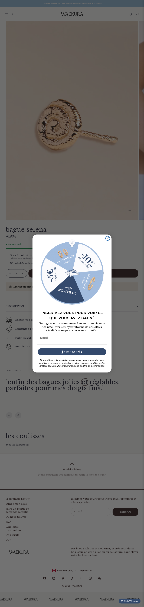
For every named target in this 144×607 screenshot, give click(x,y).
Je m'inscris (72, 352)
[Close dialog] (108, 238)
